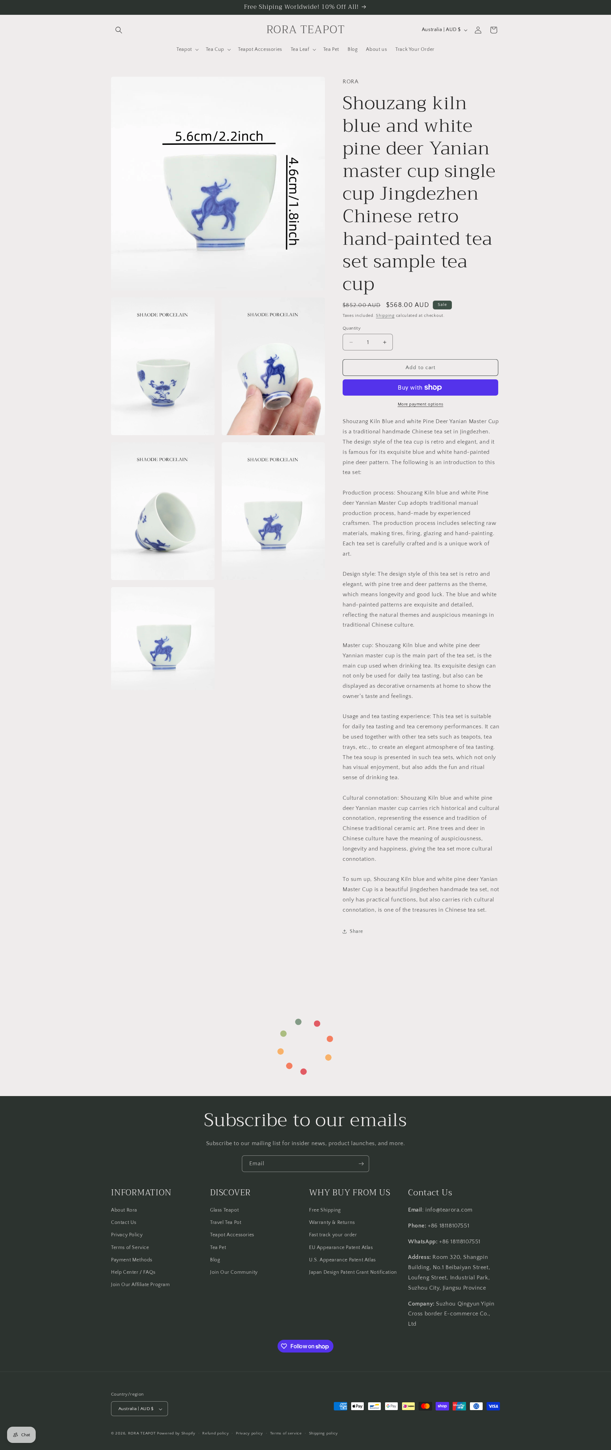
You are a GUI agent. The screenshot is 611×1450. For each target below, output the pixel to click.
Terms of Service (130, 1247)
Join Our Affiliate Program (140, 1285)
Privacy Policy (126, 1235)
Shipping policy (323, 1433)
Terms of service (286, 1433)
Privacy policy (249, 1433)
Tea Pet (218, 1247)
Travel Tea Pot (225, 1222)
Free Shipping (325, 1210)
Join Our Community (234, 1272)
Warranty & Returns (332, 1222)
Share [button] (356, 931)
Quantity (352, 328)
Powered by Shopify (176, 1434)
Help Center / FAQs (133, 1272)
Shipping (385, 315)
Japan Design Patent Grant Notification (353, 1272)
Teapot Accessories (232, 1235)
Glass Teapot (224, 1210)
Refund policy (215, 1433)
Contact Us (123, 1222)
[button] (119, 30)
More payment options (420, 404)
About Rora (124, 1210)
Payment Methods (131, 1260)
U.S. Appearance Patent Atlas (342, 1260)
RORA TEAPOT (142, 1434)
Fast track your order (333, 1235)
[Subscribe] (361, 1163)
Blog (215, 1260)
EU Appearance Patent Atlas (341, 1247)
